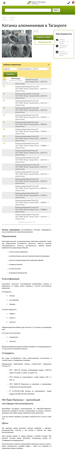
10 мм (36, 31)
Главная (4, 17)
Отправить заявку (43, 37)
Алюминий (12, 17)
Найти (56, 10)
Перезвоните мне (44, 42)
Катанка (11, 19)
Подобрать (10, 74)
